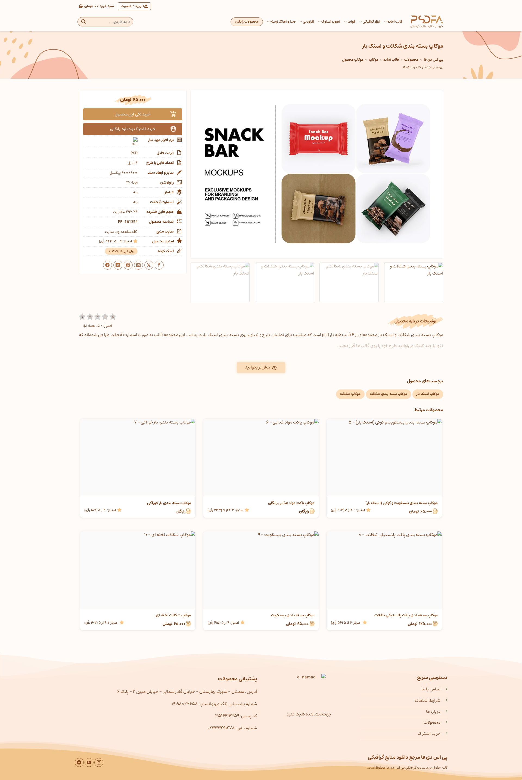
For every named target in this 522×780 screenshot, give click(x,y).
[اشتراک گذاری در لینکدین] (117, 265)
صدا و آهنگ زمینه (283, 22)
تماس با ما (430, 689)
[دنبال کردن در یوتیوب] (89, 762)
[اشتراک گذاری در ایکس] (148, 265)
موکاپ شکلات (350, 394)
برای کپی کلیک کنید (121, 251)
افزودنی (308, 22)
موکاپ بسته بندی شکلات (388, 394)
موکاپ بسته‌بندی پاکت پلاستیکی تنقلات (406, 615)
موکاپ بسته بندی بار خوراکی (169, 503)
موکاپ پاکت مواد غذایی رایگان (291, 503)
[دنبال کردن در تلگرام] (79, 762)
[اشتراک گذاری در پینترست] (128, 265)
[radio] (82, 317)
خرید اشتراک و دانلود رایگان (133, 129)
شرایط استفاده (427, 700)
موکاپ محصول (352, 60)
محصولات (411, 60)
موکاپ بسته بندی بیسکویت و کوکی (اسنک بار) (401, 503)
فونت (351, 22)
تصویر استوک (330, 22)
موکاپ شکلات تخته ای (173, 615)
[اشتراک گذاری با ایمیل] (138, 265)
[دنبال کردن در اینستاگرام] (98, 762)
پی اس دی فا (433, 60)
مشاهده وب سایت (119, 231)
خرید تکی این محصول (133, 114)
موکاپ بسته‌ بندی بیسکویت (292, 615)
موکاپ (373, 60)
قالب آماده (394, 22)
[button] (96, 6)
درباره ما (433, 711)
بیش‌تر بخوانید (257, 367)
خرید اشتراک (429, 733)
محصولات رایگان (247, 22)
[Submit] (83, 21)
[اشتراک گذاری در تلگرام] (107, 265)
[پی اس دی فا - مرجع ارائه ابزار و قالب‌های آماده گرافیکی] (427, 22)
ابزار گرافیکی (371, 22)
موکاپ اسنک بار (428, 394)
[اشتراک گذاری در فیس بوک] (159, 265)
